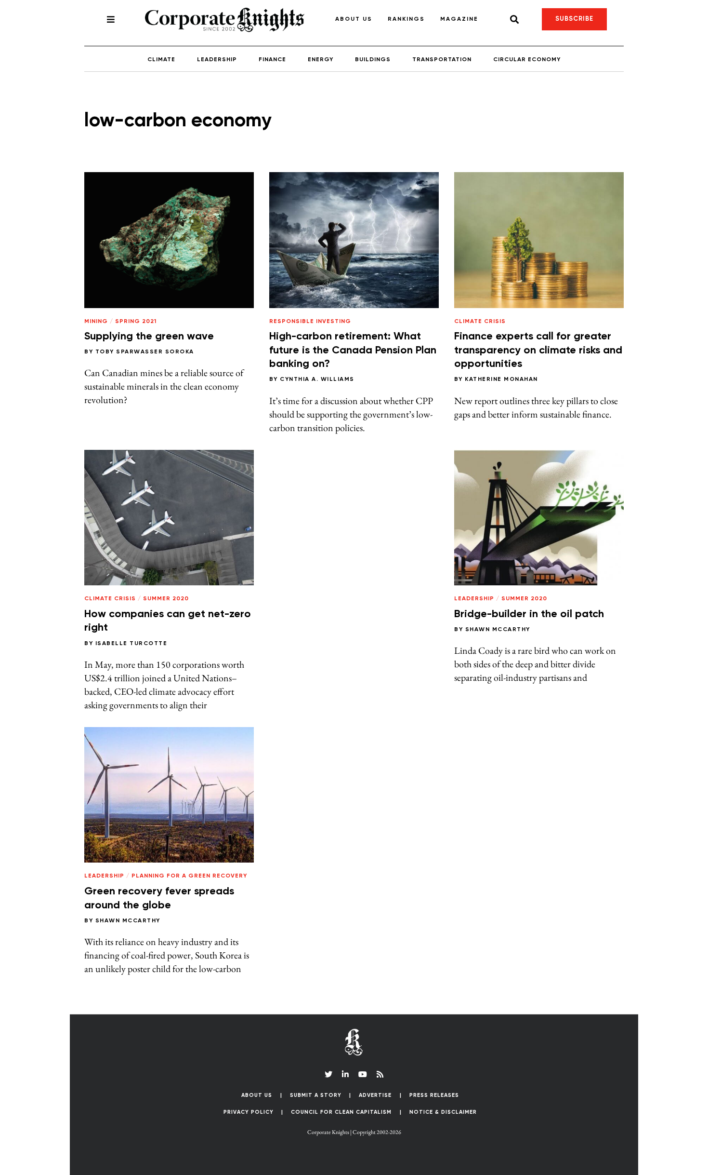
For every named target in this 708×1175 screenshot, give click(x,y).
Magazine (459, 19)
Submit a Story (315, 1095)
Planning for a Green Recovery (189, 876)
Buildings (373, 60)
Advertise (375, 1095)
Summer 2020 (166, 599)
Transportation (442, 60)
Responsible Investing (310, 321)
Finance (272, 60)
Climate (161, 60)
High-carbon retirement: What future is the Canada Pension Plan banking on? (352, 350)
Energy (320, 60)
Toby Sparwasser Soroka (144, 352)
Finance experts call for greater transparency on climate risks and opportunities (538, 350)
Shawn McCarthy (497, 630)
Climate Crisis (480, 321)
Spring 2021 (136, 321)
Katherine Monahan (501, 379)
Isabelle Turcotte (131, 644)
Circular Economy (527, 60)
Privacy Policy (248, 1112)
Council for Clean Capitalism (341, 1112)
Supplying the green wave (149, 336)
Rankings (406, 19)
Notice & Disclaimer (443, 1112)
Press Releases (434, 1095)
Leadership (217, 60)
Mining (96, 321)
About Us (353, 19)
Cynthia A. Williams (317, 379)
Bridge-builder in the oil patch (531, 614)
